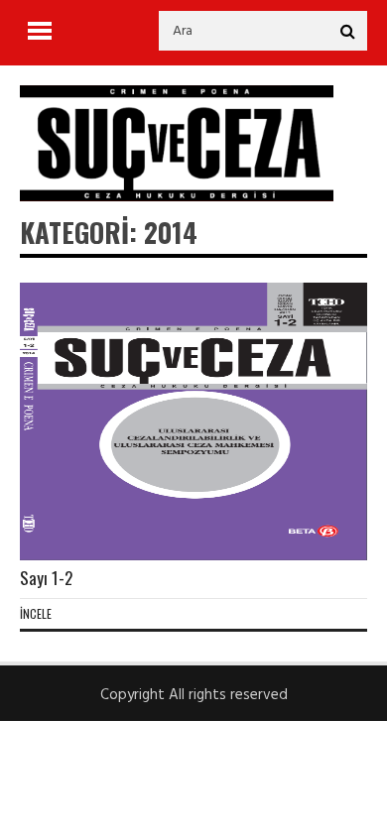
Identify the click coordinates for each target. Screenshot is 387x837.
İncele (36, 613)
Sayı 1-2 (46, 577)
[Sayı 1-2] (193, 421)
